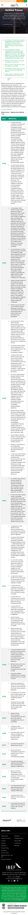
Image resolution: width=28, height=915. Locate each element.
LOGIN (20, 1)
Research (17, 836)
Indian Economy (5, 838)
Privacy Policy (5, 848)
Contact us (17, 843)
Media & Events (18, 838)
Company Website (6, 109)
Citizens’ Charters (6, 859)
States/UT (4, 845)
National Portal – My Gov (7, 856)
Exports (3, 843)
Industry (3, 840)
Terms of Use (5, 852)
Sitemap (16, 845)
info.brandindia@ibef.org (16, 878)
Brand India (4, 836)
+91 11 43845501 (16, 877)
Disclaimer (4, 850)
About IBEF (17, 840)
